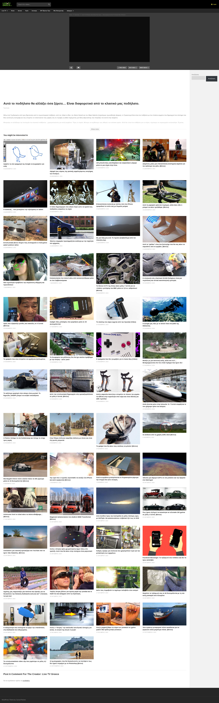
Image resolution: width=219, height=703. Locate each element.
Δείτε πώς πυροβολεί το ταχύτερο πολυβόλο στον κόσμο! (117, 590)
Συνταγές (34, 10)
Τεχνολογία (6, 108)
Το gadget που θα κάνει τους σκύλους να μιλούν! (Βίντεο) (117, 446)
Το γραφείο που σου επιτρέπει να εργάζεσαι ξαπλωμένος (24, 359)
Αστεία (20, 10)
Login (214, 4)
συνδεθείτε (26, 680)
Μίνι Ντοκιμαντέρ (58, 10)
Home (12, 10)
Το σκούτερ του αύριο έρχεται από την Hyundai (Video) (116, 322)
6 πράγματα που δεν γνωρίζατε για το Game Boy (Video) (116, 359)
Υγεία (26, 10)
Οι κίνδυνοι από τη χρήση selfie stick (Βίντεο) (159, 435)
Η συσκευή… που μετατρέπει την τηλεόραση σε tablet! (23, 209)
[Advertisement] (95, 86)
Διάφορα (69, 10)
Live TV (4, 10)
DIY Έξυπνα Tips (45, 10)
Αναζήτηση (195, 74)
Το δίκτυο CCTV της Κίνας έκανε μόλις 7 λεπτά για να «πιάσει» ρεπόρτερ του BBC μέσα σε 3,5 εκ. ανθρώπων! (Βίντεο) (116, 288)
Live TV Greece (50, 674)
